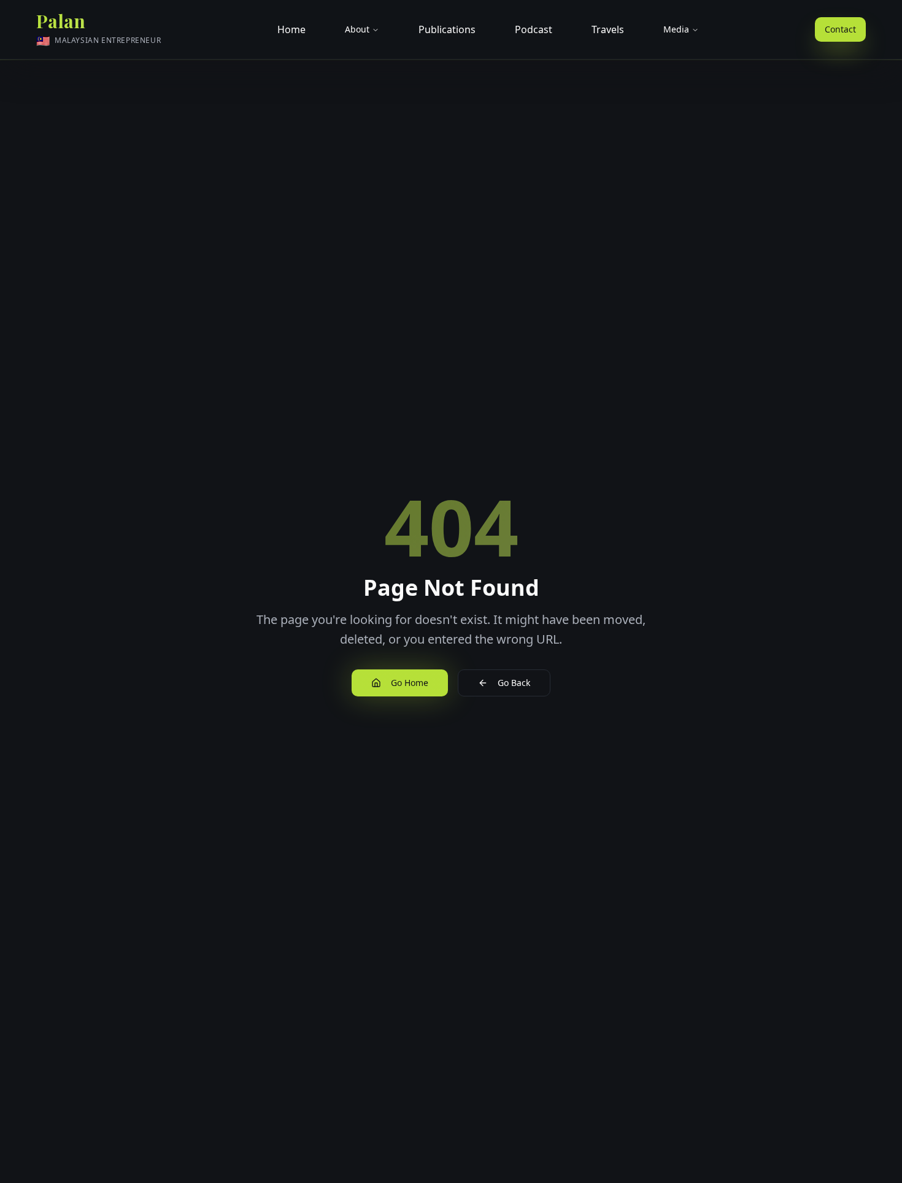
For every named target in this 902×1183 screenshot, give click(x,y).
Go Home (409, 682)
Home (291, 29)
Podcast (533, 29)
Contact (840, 29)
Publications (447, 29)
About (357, 29)
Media (676, 29)
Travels (608, 29)
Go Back (514, 682)
